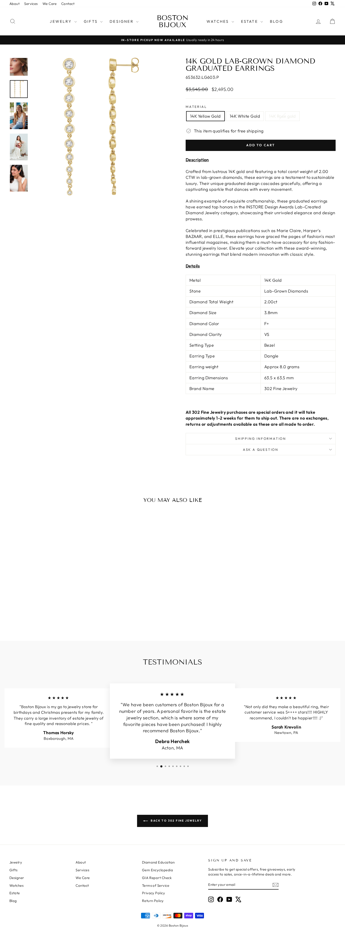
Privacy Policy (153, 893)
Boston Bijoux (172, 21)
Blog (276, 21)
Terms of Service (155, 885)
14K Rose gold (282, 116)
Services (31, 3)
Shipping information (260, 438)
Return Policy (153, 900)
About (14, 3)
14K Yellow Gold (205, 116)
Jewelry (61, 21)
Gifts (91, 21)
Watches (218, 21)
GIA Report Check (157, 878)
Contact (67, 3)
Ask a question (260, 449)
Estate (250, 21)
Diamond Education (158, 862)
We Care (49, 3)
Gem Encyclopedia (157, 870)
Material (196, 107)
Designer (122, 21)
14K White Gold (245, 116)
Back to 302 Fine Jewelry (176, 820)
